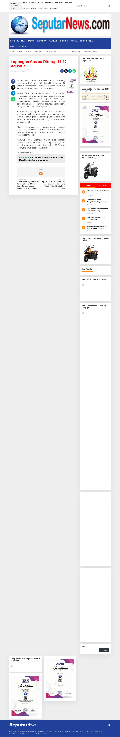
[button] (109, 6)
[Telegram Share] (70, 71)
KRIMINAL (12, 734)
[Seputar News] (60, 25)
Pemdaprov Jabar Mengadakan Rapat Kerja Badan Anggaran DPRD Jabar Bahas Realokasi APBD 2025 (97, 201)
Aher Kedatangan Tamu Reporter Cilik (95, 218)
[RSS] (41, 173)
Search (84, 646)
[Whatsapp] (74, 71)
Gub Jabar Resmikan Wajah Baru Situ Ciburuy (97, 210)
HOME (49, 731)
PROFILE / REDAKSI (40, 734)
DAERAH (67, 731)
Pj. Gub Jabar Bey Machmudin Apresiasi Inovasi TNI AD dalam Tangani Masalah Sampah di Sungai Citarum (28, 184)
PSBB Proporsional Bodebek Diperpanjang (97, 192)
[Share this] (62, 71)
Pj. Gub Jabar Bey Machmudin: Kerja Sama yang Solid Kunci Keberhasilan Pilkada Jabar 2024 (53, 184)
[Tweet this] (66, 71)
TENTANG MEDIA (24, 734)
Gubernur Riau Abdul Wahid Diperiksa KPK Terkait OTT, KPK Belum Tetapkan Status (97, 227)
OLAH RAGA (88, 731)
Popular (88, 185)
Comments (103, 185)
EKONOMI (99, 731)
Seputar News (15, 72)
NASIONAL (57, 731)
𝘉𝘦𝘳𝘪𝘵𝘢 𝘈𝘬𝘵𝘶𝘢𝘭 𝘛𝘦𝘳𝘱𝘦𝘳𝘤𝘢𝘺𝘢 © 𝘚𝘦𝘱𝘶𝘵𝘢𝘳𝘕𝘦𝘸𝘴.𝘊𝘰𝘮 (26, 731)
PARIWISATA (77, 731)
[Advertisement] (95, 529)
